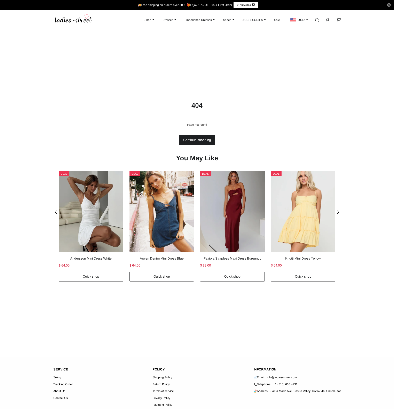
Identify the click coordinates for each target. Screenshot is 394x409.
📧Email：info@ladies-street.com (275, 377)
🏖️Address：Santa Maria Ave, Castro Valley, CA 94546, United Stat (297, 391)
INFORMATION (264, 369)
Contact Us (60, 398)
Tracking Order (63, 384)
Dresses (168, 20)
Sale (277, 20)
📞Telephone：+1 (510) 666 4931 (275, 384)
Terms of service (163, 391)
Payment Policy (162, 404)
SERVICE (60, 369)
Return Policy (161, 384)
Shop (147, 20)
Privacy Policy (161, 398)
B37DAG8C (243, 5)
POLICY (158, 369)
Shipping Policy (162, 377)
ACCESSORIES (253, 20)
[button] (55, 211)
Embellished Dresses (198, 20)
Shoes (227, 20)
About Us (59, 391)
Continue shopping (197, 140)
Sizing (57, 377)
